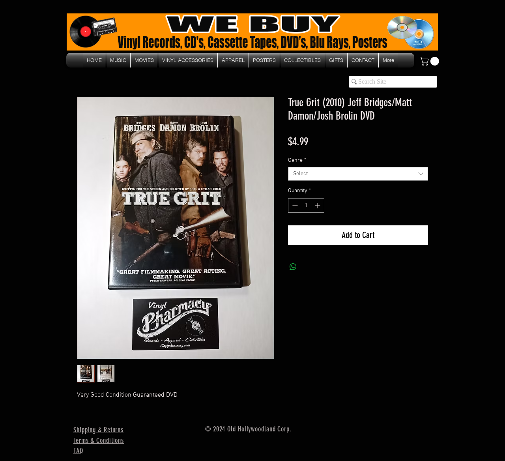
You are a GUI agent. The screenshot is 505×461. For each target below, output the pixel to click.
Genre (297, 160)
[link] (430, 61)
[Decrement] (294, 205)
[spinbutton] (306, 205)
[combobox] (358, 174)
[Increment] (318, 205)
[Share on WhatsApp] (293, 267)
